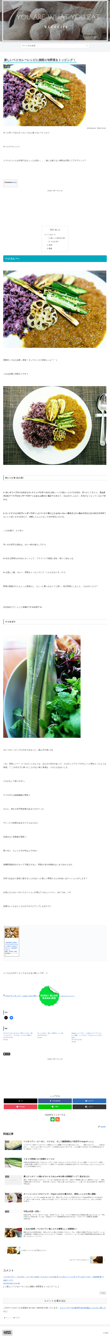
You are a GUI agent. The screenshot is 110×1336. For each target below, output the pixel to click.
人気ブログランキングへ (67, 996)
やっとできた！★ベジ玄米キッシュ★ (50, 1033)
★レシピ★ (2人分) (57, 238)
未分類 (8, 1054)
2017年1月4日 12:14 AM (11, 1283)
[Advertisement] (55, 207)
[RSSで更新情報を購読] (57, 1119)
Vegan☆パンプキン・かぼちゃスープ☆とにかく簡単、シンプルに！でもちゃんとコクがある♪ (87, 1035)
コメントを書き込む (55, 1300)
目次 (52, 230)
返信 (103, 1293)
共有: (51, 245)
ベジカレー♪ (51, 234)
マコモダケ (54, 241)
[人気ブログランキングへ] (49, 996)
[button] (87, 46)
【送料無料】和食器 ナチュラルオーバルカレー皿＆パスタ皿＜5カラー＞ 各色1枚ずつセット (11, 946)
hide (14, 182)
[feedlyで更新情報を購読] (52, 1119)
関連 (50, 248)
